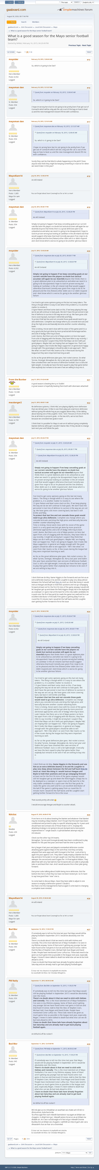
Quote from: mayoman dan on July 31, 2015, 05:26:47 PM (55, 616)
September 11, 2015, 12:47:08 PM (42, 1044)
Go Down (11, 52)
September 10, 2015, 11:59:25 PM (42, 929)
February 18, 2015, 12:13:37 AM (41, 87)
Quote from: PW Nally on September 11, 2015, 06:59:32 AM (55, 1049)
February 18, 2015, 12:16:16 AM (41, 121)
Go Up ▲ (91, 1167)
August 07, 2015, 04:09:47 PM (41, 814)
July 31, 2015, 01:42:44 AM (39, 379)
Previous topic (75, 45)
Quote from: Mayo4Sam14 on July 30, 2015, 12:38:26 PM (55, 212)
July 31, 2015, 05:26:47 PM (39, 438)
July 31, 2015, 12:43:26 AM (39, 251)
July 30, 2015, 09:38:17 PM (39, 207)
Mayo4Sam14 (15, 175)
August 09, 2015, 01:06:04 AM (41, 898)
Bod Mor (13, 929)
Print (89, 52)
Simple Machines (22, 1167)
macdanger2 (15, 402)
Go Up (9, 1139)
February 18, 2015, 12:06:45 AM (41, 59)
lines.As (59, 582)
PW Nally (13, 980)
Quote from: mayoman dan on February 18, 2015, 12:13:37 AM (57, 126)
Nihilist (12, 814)
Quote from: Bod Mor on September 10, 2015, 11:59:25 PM (55, 986)
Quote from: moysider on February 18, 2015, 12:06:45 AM (55, 92)
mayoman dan (16, 87)
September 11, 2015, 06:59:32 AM (42, 981)
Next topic (86, 45)
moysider (13, 59)
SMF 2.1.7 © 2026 (10, 1167)
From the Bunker (17, 379)
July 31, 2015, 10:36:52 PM (39, 611)
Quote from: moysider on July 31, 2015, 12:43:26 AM (53, 443)
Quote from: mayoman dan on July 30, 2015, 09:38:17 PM (55, 256)
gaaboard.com (16, 9)
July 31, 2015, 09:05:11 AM (39, 402)
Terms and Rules (81, 1167)
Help (72, 1167)
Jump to (58, 1152)
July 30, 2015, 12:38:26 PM (39, 176)
